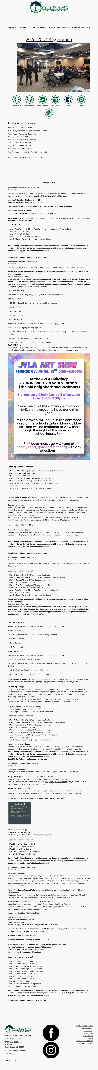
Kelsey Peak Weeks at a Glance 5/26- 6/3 (24, 187)
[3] (48, 90)
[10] (62, 90)
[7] (56, 90)
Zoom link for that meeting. (30, 897)
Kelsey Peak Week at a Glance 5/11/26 (22, 557)
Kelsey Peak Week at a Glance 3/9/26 (22, 867)
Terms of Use (88, 1036)
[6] (54, 90)
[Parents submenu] (26, 27)
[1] (44, 90)
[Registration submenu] (18, 27)
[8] (58, 90)
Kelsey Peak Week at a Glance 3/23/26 (23, 763)
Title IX (90, 1038)
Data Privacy (88, 1033)
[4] (50, 90)
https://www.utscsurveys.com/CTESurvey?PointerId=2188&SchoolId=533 (48, 520)
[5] (52, 90)
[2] (46, 90)
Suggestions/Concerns (84, 1041)
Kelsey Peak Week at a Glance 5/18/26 (22, 261)
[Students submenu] (35, 27)
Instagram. (42, 257)
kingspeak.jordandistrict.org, (57, 782)
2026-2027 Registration (49, 39)
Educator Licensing (85, 1043)
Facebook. (33, 257)
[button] (19, 67)
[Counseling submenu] (46, 27)
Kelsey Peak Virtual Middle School (18, 1035)
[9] (60, 90)
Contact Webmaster (85, 1028)
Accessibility (88, 1031)
